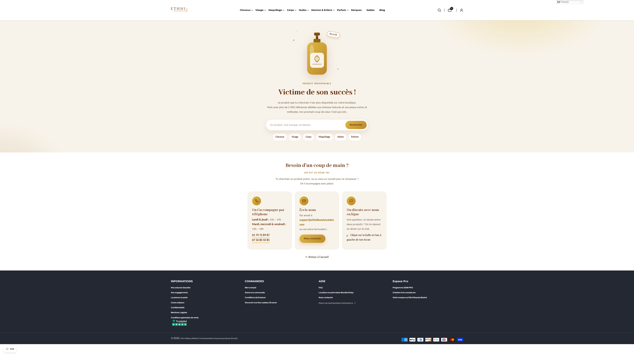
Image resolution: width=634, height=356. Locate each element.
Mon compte (250, 288)
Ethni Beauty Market (189, 338)
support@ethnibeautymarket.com (317, 222)
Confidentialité (177, 308)
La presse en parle (179, 297)
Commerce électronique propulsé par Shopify (218, 338)
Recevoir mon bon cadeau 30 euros (261, 303)
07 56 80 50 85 (261, 240)
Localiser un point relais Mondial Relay (336, 293)
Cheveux (279, 137)
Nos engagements (179, 293)
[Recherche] (441, 10)
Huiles (340, 137)
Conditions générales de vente (185, 318)
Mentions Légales (179, 312)
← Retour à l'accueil (317, 257)
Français (564, 2)
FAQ (321, 288)
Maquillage (324, 137)
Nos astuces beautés (181, 288)
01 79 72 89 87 (261, 235)
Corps (308, 137)
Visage (295, 137)
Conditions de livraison (255, 297)
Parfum (355, 137)
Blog (382, 10)
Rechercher (356, 125)
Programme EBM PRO (403, 288)
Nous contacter (312, 238)
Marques (356, 10)
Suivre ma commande (255, 293)
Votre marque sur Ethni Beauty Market (410, 297)
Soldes (370, 10)
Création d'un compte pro (404, 293)
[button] (245, 10)
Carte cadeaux (177, 303)
